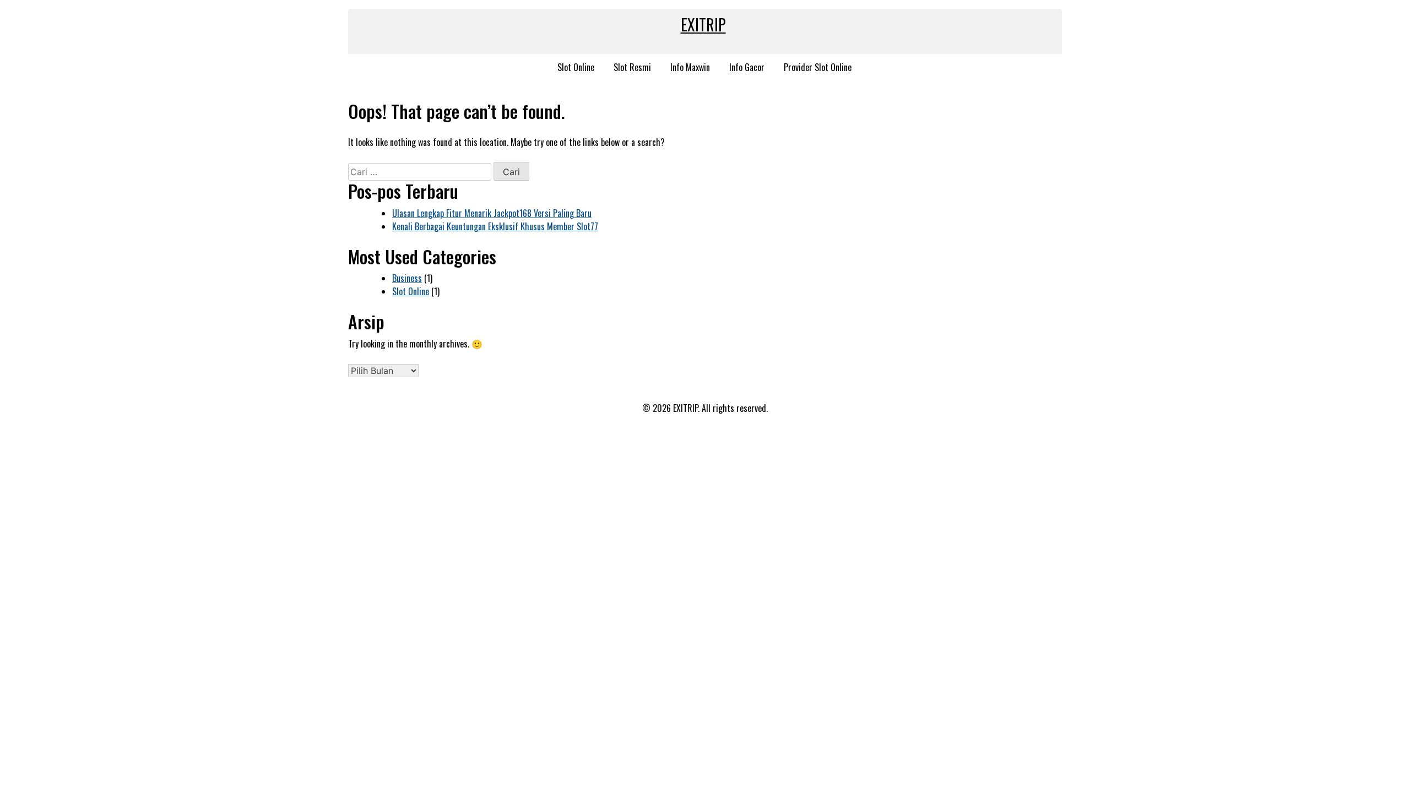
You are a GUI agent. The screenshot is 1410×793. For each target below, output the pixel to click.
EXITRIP (703, 24)
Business (407, 278)
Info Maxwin (690, 67)
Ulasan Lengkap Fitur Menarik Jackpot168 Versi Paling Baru (492, 213)
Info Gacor (746, 67)
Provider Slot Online (818, 67)
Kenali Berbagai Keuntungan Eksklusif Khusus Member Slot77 (495, 226)
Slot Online (575, 67)
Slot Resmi (632, 67)
